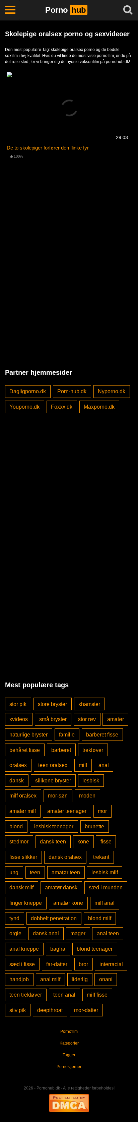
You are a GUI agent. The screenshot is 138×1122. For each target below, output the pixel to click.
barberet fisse (102, 734)
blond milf (99, 918)
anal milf (50, 979)
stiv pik (17, 1010)
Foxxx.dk (61, 407)
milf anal (104, 903)
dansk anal (46, 933)
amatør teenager (66, 811)
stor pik (17, 704)
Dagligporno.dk (27, 391)
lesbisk (90, 780)
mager (77, 933)
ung (13, 872)
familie (67, 734)
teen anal (64, 995)
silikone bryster (53, 780)
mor (102, 811)
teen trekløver (25, 995)
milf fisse (97, 995)
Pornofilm (69, 1031)
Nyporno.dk (111, 391)
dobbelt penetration (54, 918)
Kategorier (69, 1043)
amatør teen (66, 872)
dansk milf (21, 887)
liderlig (80, 979)
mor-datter (86, 1010)
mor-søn (58, 796)
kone (83, 841)
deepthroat (50, 1010)
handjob (19, 979)
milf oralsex (23, 796)
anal (103, 765)
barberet (61, 750)
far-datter (56, 964)
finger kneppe (25, 903)
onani (106, 979)
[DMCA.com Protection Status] (69, 1102)
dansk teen (53, 841)
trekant (101, 857)
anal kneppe (24, 949)
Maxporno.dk (99, 407)
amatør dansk (61, 887)
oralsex (18, 765)
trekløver (92, 750)
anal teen (108, 933)
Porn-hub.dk (71, 391)
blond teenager (95, 949)
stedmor (18, 841)
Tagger (69, 1055)
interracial (111, 964)
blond (16, 826)
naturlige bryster (28, 734)
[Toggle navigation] (10, 10)
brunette (94, 826)
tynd (14, 918)
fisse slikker (23, 857)
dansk (16, 780)
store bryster (52, 704)
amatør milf (22, 811)
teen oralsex (52, 765)
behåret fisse (24, 750)
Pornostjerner (69, 1066)
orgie (15, 933)
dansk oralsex (65, 857)
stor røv (87, 719)
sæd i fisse (22, 964)
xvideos (18, 719)
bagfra (57, 949)
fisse (106, 841)
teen (35, 872)
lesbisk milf (104, 872)
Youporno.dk (24, 407)
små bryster (53, 719)
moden (87, 796)
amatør (115, 719)
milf (83, 765)
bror (83, 964)
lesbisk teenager (53, 826)
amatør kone (68, 903)
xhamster (89, 704)
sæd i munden (106, 887)
